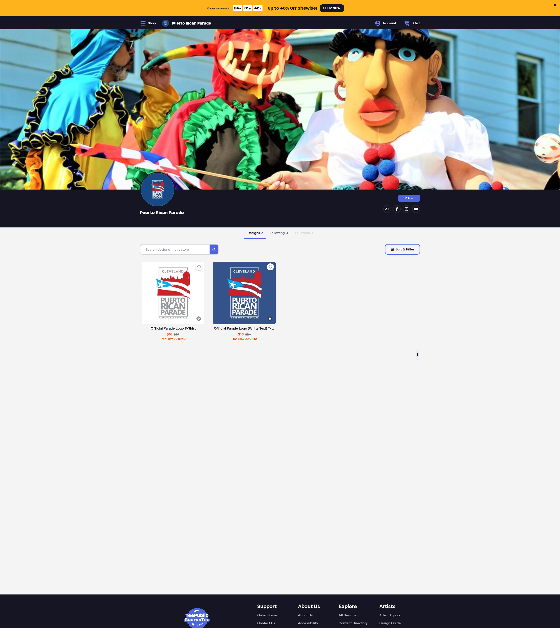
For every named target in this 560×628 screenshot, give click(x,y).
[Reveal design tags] (198, 318)
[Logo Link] (165, 23)
